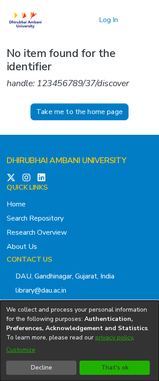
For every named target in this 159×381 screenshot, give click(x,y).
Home (16, 204)
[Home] (25, 20)
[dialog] (79, 341)
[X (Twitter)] (11, 178)
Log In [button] (109, 20)
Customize (20, 350)
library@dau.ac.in (40, 290)
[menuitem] (90, 20)
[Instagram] (26, 178)
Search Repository (35, 218)
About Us (22, 246)
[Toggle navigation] (140, 19)
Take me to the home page (79, 112)
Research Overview (37, 232)
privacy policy (114, 337)
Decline (41, 367)
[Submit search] (77, 20)
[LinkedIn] (41, 178)
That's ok (115, 367)
